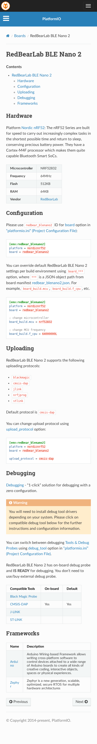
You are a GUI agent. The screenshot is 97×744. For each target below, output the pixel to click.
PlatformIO (51, 19)
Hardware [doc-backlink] (19, 115)
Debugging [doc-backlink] (20, 473)
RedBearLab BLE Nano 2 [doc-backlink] (43, 54)
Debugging (26, 98)
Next (80, 702)
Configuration (28, 86)
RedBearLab (49, 199)
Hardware (25, 81)
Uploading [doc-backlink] (20, 348)
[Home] (8, 36)
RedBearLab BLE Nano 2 (32, 75)
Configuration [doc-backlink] (24, 213)
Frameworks (27, 103)
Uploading (25, 92)
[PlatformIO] (6, 6)
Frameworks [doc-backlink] (22, 633)
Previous (20, 702)
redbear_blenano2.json (50, 283)
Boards (20, 36)
